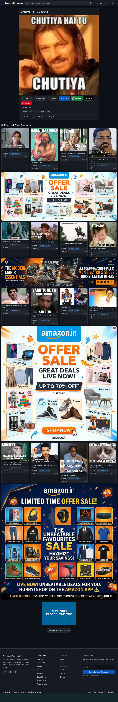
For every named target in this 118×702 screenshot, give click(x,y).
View (6, 153)
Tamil (62, 670)
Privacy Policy (42, 680)
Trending (98, 3)
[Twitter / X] (10, 672)
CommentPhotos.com (12, 656)
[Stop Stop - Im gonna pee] (103, 234)
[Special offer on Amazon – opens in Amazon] (59, 196)
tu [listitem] (35, 111)
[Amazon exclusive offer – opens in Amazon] (59, 542)
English (62, 659)
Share (54, 98)
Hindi (113, 3)
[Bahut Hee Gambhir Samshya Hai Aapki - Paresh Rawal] (103, 297)
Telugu (62, 673)
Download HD (16, 153)
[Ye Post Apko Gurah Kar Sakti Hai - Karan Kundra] (44, 453)
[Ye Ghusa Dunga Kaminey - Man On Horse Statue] (73, 231)
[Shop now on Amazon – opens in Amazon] (59, 383)
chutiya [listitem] (24, 111)
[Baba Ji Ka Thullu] (44, 144)
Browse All (41, 663)
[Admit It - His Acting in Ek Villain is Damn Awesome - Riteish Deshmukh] (15, 452)
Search (39, 666)
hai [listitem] (31, 111)
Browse (106, 3)
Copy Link (28, 98)
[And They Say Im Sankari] (73, 458)
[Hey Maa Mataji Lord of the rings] (15, 231)
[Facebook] (5, 672)
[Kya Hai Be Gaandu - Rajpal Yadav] (15, 138)
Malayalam (64, 666)
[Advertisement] (59, 698)
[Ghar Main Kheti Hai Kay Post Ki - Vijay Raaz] (15, 296)
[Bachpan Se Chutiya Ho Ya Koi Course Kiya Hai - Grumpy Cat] (103, 453)
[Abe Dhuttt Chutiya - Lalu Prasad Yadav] (73, 139)
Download (41, 98)
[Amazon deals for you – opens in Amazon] (59, 272)
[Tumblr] (15, 672)
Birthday (40, 673)
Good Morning (42, 677)
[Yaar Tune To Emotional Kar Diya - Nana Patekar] (44, 300)
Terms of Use (42, 684)
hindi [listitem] (48, 111)
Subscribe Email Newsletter (99, 672)
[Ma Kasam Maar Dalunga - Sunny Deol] (44, 231)
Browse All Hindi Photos (60, 630)
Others (62, 677)
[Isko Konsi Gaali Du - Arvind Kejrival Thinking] (103, 143)
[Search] (90, 3)
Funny (39, 670)
